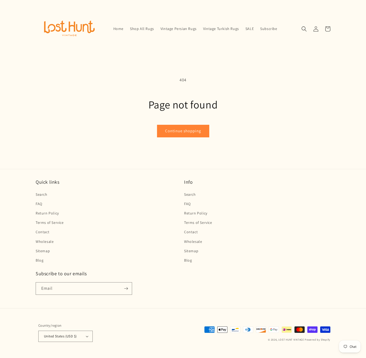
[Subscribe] (126, 288)
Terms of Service (50, 222)
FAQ (39, 203)
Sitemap (43, 250)
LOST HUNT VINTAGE (291, 339)
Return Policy (47, 213)
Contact (42, 231)
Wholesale (45, 241)
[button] (304, 29)
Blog (39, 260)
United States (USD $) (60, 336)
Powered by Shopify (317, 339)
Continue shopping (183, 130)
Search (41, 194)
